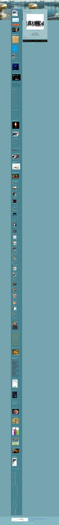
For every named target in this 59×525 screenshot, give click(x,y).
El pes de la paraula (16, 209)
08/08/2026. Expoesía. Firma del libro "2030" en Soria (18, 243)
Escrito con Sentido (16, 186)
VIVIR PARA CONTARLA (16, 247)
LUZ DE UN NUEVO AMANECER (15, 143)
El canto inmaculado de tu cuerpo (18, 201)
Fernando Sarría (15, 306)
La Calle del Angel (16, 222)
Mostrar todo (19, 319)
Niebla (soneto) (15, 313)
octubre (15, 487)
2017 (14, 480)
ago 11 (16, 494)
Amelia (13, 405)
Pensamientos (15, 287)
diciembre (15, 485)
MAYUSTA (14, 278)
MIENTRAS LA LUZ (16, 272)
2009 (14, 512)
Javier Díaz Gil (15, 241)
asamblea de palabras (16, 192)
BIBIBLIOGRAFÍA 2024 (16, 279)
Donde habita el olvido (16, 312)
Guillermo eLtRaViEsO (16, 266)
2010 (14, 511)
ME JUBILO (18, 282)
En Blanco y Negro (16, 253)
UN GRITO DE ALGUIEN (16, 183)
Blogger (35, 523)
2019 (14, 478)
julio (14, 500)
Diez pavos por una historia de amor (18, 289)
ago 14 (16, 493)
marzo (15, 505)
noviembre (15, 486)
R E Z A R (18, 301)
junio (14, 501)
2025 (14, 473)
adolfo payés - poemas (16, 199)
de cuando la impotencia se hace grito (18, 258)
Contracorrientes (15, 212)
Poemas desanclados (16, 281)
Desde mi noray (18, 3)
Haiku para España (27, 11)
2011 (14, 510)
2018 (14, 479)
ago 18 (16, 492)
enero (15, 507)
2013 (14, 484)
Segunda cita (15, 205)
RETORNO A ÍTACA (15, 141)
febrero (15, 506)
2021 (14, 477)
